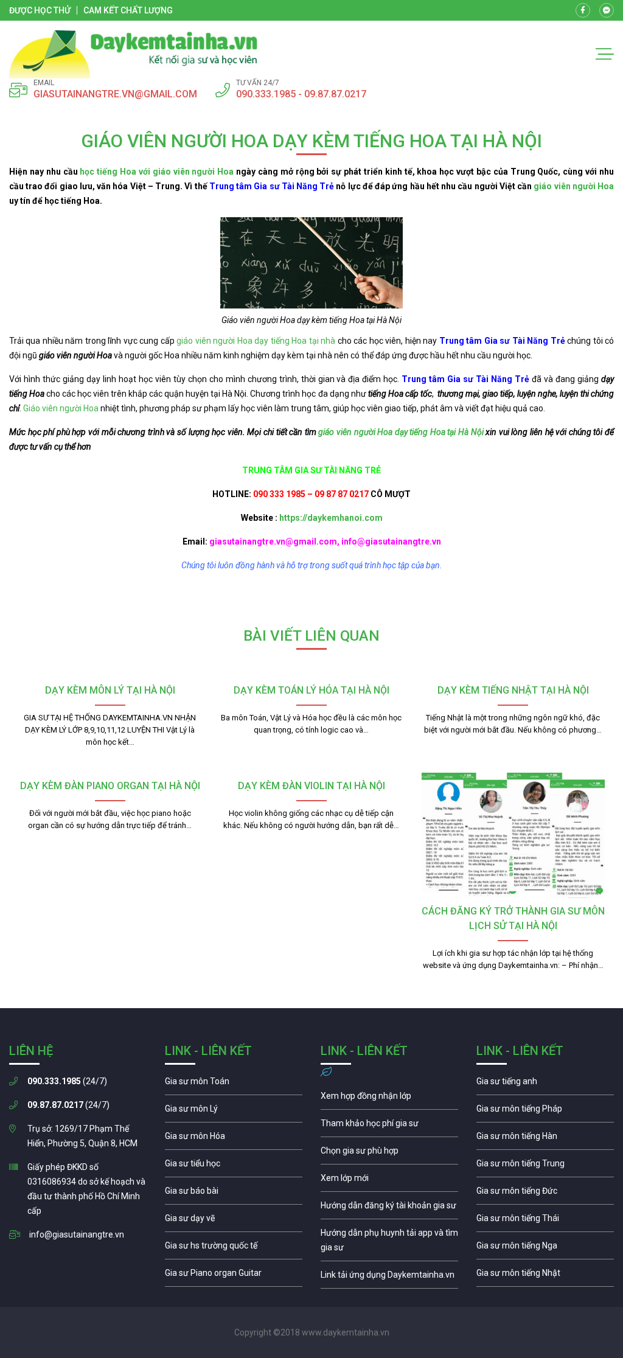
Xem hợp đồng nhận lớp (389, 1098)
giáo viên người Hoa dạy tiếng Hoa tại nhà (255, 341)
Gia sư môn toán (233, 1084)
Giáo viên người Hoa (61, 408)
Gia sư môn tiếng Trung (545, 1166)
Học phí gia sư (389, 1126)
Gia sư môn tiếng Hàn (545, 1139)
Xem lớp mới (389, 1181)
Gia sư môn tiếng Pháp (545, 1111)
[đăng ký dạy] (133, 54)
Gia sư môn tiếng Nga (389, 1277)
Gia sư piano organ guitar (233, 1276)
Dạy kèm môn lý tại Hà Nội (110, 690)
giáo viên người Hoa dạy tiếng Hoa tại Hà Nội (400, 432)
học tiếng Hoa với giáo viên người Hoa (157, 171)
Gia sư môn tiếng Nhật (545, 1276)
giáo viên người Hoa (574, 186)
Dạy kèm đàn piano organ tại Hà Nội (110, 786)
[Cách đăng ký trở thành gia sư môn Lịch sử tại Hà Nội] (513, 835)
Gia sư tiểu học (233, 1166)
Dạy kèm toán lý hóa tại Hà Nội (311, 690)
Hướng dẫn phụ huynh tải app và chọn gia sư (389, 1243)
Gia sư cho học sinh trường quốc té (233, 1248)
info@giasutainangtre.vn (76, 1234)
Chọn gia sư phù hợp (389, 1153)
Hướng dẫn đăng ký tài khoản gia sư (389, 1208)
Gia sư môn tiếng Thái (545, 1221)
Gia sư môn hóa (233, 1139)
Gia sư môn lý (233, 1111)
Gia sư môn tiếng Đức (545, 1193)
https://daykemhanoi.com (331, 518)
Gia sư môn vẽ (233, 1221)
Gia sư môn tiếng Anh (545, 1084)
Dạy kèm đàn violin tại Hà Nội (311, 786)
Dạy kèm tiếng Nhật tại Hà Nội (513, 690)
